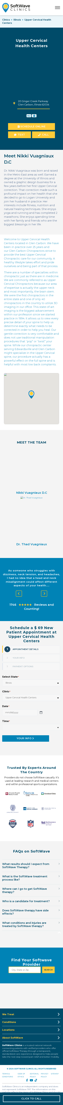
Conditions (9, 1022)
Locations (8, 1029)
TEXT (21, 134)
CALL (45, 134)
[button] (31, 394)
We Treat (8, 1014)
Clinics (6, 19)
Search (48, 969)
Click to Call (31, 1098)
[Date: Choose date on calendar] (41, 713)
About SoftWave (12, 1037)
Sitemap (55, 1074)
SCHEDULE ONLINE (32, 126)
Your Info (24, 738)
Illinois (17, 19)
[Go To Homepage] (16, 7)
